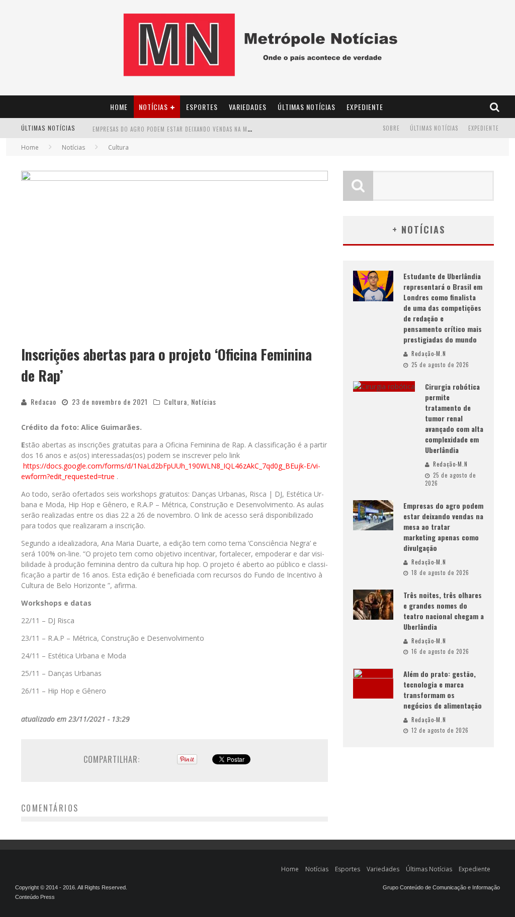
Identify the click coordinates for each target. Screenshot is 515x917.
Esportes (202, 106)
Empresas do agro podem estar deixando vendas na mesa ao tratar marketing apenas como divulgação (243, 126)
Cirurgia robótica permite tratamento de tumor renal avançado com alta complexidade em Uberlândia (454, 418)
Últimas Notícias (306, 106)
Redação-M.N (428, 354)
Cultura (175, 401)
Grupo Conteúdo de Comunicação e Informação (441, 887)
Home (119, 106)
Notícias (153, 106)
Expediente (365, 106)
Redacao (43, 401)
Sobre (391, 128)
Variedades (248, 106)
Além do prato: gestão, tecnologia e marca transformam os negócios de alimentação (442, 689)
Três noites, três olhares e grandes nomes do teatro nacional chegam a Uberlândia (443, 611)
